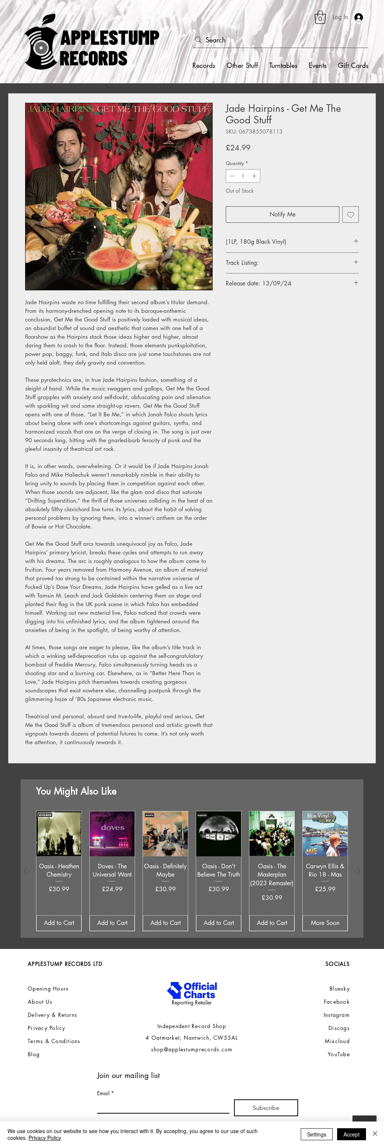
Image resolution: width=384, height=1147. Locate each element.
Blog (34, 1054)
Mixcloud (337, 1041)
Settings (316, 1134)
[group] (192, 871)
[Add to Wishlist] (350, 214)
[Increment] (255, 176)
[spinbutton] (243, 176)
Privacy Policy (44, 1137)
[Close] (375, 1134)
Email (105, 1093)
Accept (352, 1134)
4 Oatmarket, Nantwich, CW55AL (192, 1037)
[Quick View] (58, 833)
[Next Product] (358, 870)
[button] (320, 17)
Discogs (339, 1027)
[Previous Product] (25, 870)
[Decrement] (231, 176)
